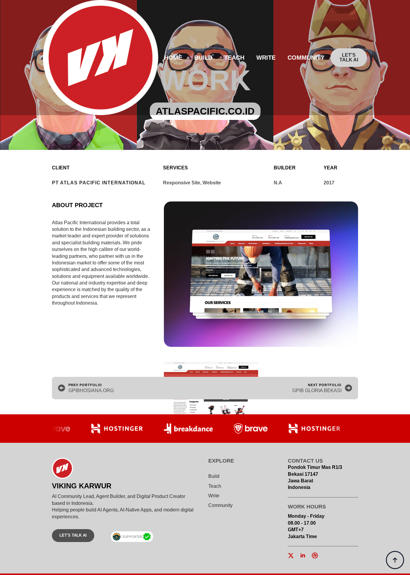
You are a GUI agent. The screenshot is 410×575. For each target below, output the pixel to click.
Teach (234, 57)
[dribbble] (315, 556)
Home (173, 57)
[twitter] (291, 556)
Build (203, 57)
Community (306, 57)
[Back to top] (395, 560)
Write (266, 57)
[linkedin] (303, 556)
